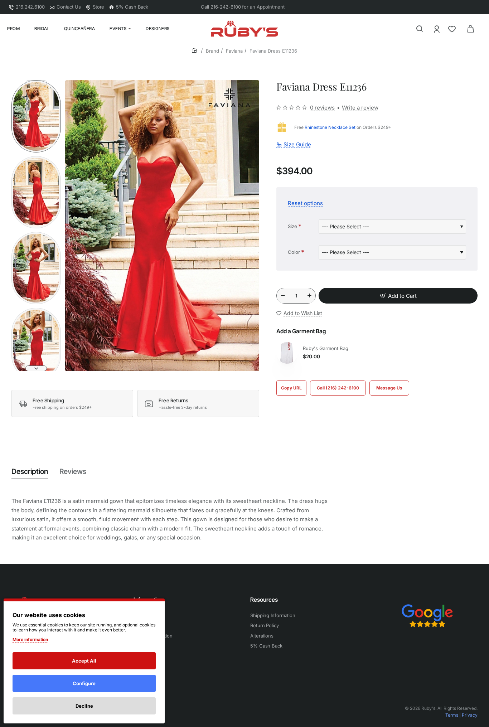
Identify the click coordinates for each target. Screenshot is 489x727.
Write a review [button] (360, 107)
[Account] (437, 28)
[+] (309, 296)
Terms (451, 715)
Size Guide (297, 144)
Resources (264, 599)
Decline (84, 706)
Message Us (389, 388)
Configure (84, 683)
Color (294, 252)
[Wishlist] (452, 28)
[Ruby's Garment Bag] (287, 353)
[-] (283, 296)
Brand (212, 51)
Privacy (470, 715)
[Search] (419, 28)
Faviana (234, 51)
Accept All (84, 661)
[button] (36, 83)
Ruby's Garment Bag (325, 348)
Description (29, 471)
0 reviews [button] (322, 107)
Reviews (72, 471)
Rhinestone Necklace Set (330, 127)
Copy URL (291, 388)
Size (292, 226)
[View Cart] (470, 28)
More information (30, 639)
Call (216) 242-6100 (338, 388)
